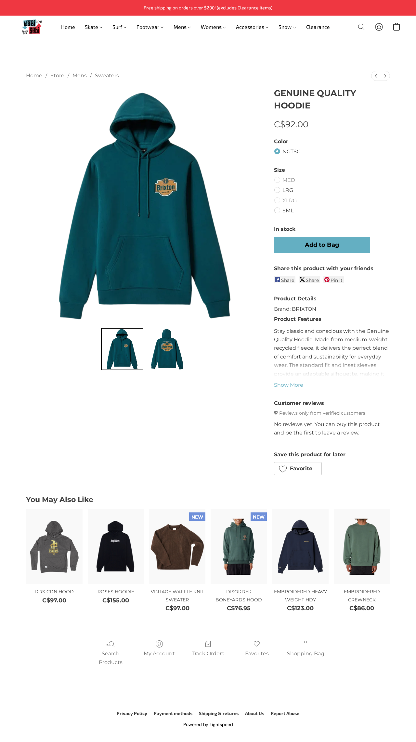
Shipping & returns (219, 713)
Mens (181, 27)
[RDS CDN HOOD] (54, 546)
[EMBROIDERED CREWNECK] (362, 546)
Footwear (148, 27)
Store (57, 75)
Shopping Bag (305, 653)
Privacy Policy (132, 713)
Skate (92, 27)
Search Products (111, 657)
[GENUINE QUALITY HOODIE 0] (122, 349)
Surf (118, 27)
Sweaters (107, 75)
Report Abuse (285, 713)
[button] (32, 27)
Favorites (257, 653)
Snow (286, 27)
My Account (159, 653)
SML (287, 211)
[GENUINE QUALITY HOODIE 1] (167, 349)
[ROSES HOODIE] (116, 546)
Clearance (318, 27)
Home (68, 27)
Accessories (251, 27)
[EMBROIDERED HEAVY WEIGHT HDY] (300, 546)
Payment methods (173, 713)
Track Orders (208, 653)
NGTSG (291, 151)
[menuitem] (376, 76)
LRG (287, 190)
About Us (254, 713)
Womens (212, 27)
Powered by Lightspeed (208, 724)
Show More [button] (288, 385)
